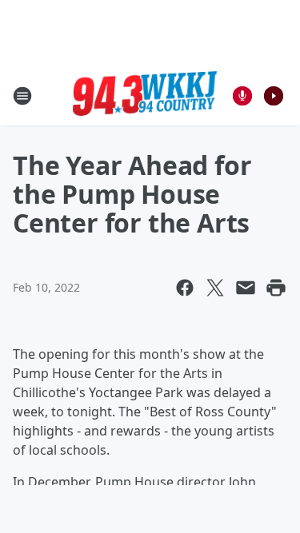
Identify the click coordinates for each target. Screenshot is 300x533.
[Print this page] (276, 287)
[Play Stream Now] (273, 95)
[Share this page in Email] (245, 287)
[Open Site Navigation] (22, 95)
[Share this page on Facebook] (185, 287)
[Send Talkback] (242, 95)
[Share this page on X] (215, 287)
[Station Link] (145, 96)
